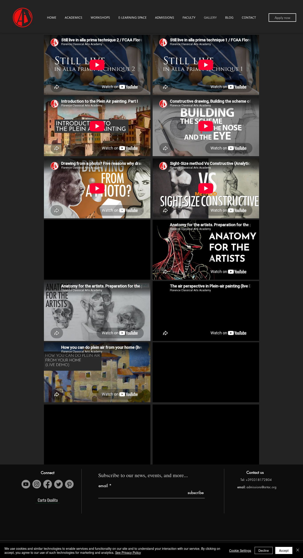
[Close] (297, 550)
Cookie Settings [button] (240, 550)
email (103, 486)
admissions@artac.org (261, 487)
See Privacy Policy (128, 552)
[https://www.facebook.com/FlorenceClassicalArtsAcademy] (47, 484)
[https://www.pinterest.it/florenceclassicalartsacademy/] (69, 484)
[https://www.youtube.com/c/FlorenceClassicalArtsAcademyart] (26, 484)
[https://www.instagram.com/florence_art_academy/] (36, 484)
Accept (284, 550)
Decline (263, 550)
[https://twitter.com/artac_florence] (58, 484)
